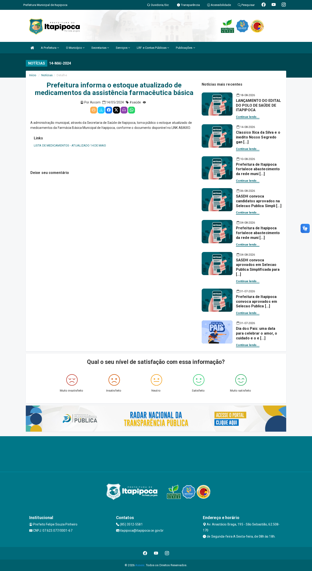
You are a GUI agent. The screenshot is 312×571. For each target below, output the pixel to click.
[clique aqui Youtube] (156, 553)
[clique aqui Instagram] (167, 553)
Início (33, 75)
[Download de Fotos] (101, 110)
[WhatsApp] (131, 110)
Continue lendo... (247, 117)
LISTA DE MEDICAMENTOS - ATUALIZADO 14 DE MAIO (70, 145)
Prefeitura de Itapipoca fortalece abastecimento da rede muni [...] (258, 169)
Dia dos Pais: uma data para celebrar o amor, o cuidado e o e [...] (256, 333)
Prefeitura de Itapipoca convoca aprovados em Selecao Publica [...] (256, 302)
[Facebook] (108, 110)
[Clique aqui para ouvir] (124, 110)
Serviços (122, 47)
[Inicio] (32, 48)
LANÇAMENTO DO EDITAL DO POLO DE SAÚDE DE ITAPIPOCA (258, 105)
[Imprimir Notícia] (93, 110)
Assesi (140, 565)
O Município (74, 47)
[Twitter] (116, 110)
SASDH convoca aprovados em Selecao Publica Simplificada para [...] (258, 267)
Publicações (184, 47)
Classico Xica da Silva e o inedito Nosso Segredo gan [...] (258, 137)
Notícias (47, 75)
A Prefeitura (49, 47)
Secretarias (99, 47)
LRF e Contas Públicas (152, 47)
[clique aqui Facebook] (145, 553)
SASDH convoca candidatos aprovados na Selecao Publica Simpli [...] (258, 201)
